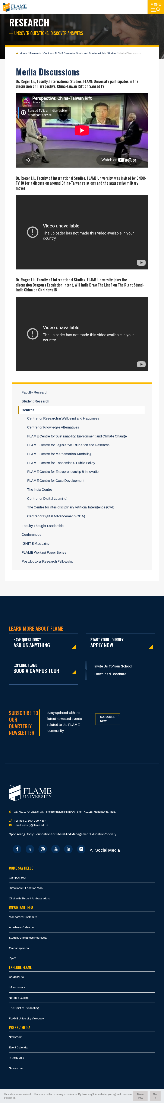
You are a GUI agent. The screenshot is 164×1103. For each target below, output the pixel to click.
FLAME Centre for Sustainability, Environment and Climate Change (77, 436)
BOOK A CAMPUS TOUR (36, 668)
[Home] (15, 7)
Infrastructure (17, 987)
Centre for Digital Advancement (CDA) (56, 516)
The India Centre (39, 489)
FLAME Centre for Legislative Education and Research (68, 445)
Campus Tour (17, 877)
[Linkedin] (68, 849)
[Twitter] (30, 849)
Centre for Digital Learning (47, 498)
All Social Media (105, 850)
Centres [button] (28, 410)
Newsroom (15, 1037)
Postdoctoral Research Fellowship (47, 561)
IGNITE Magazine (36, 543)
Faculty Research (35, 392)
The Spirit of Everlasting (24, 1008)
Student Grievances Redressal (28, 937)
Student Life (16, 977)
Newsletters (16, 1068)
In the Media (16, 1057)
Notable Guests (19, 997)
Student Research (35, 401)
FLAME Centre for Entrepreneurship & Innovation (63, 471)
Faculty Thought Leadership (43, 526)
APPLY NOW (107, 643)
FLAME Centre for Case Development (56, 480)
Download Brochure (110, 674)
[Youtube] (55, 849)
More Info (140, 1096)
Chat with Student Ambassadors (29, 898)
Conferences (31, 534)
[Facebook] (17, 849)
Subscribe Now (107, 719)
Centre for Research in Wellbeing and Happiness (63, 418)
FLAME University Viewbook (26, 1018)
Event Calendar (18, 1047)
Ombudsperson (19, 948)
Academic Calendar (21, 927)
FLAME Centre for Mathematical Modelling (59, 454)
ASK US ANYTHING (31, 643)
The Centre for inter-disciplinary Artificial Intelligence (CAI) (70, 507)
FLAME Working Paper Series (44, 552)
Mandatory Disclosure (23, 917)
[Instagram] (43, 849)
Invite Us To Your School (113, 666)
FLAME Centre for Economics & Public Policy (61, 463)
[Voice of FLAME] (81, 849)
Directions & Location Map (26, 888)
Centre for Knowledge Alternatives (53, 427)
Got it (155, 1096)
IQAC (12, 958)
